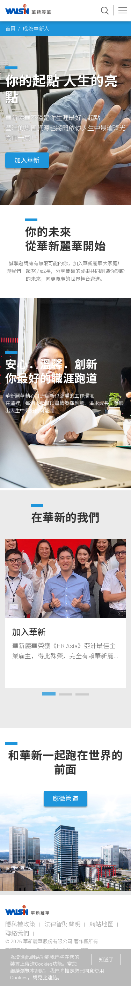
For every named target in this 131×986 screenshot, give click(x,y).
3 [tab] (82, 695)
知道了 (106, 959)
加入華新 (27, 160)
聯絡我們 (17, 932)
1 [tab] (49, 695)
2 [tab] (65, 695)
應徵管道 (65, 798)
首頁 (10, 28)
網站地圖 (101, 923)
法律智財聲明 (62, 923)
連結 (52, 977)
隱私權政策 (20, 923)
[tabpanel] (65, 613)
